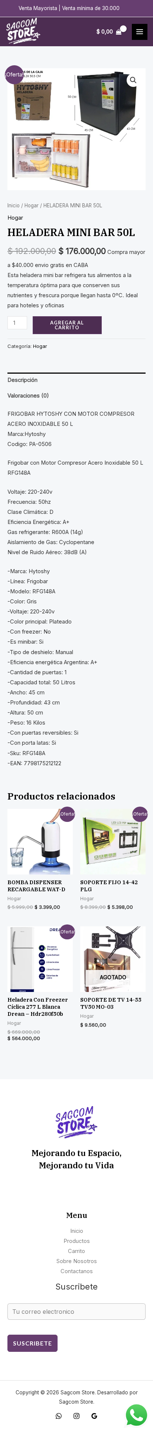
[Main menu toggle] (139, 32)
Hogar (32, 205)
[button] (133, 80)
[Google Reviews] (94, 1416)
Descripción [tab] (22, 380)
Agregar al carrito (67, 325)
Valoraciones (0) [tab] (28, 395)
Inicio (13, 205)
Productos (77, 1241)
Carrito (76, 1251)
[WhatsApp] (58, 1416)
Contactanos (77, 1271)
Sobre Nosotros (76, 1261)
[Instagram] (76, 1416)
